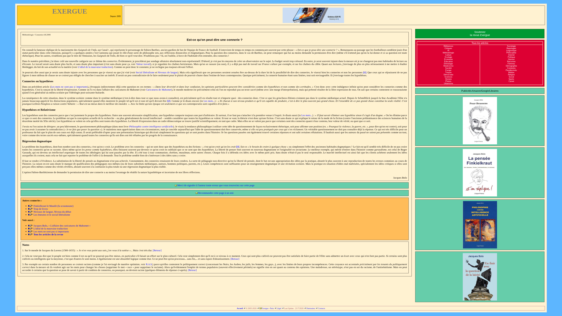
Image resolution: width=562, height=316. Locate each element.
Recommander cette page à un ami (216, 193)
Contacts (321, 308)
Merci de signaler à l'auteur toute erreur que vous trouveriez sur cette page (216, 185)
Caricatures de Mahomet (159, 89)
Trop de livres (41, 208)
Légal (279, 308)
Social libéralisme (145, 72)
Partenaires (310, 308)
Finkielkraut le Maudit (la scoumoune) (53, 206)
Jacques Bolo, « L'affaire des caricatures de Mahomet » (62, 225)
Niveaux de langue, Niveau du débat (52, 211)
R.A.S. (149, 264)
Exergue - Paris (268, 308)
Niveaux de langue (167, 72)
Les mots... (209, 101)
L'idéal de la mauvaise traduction (95, 67)
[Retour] (157, 250)
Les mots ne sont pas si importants (69, 86)
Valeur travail (143, 64)
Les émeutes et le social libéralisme (52, 214)
